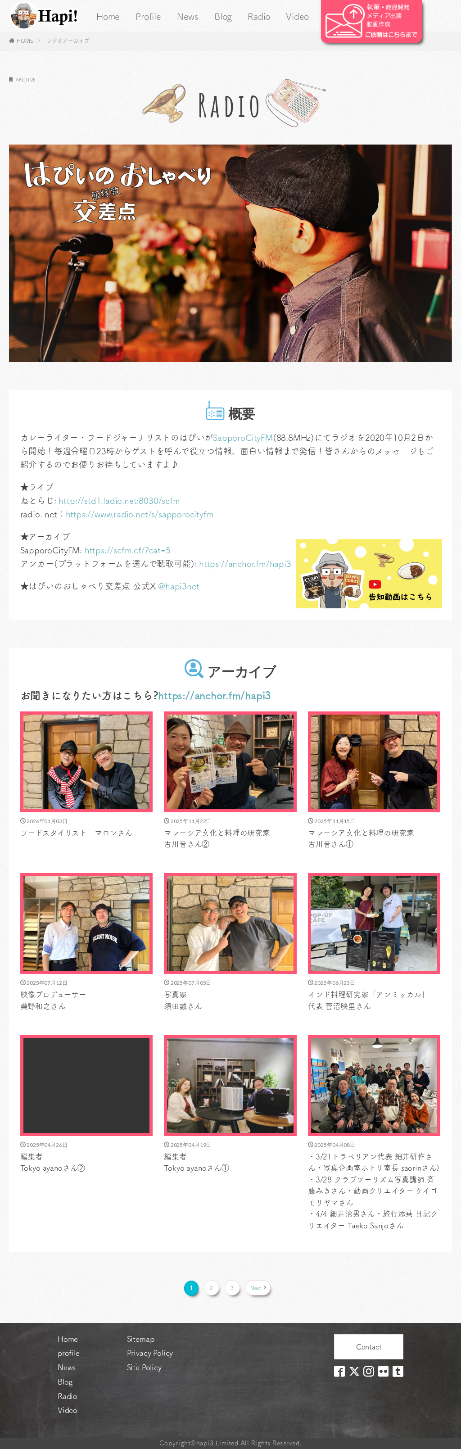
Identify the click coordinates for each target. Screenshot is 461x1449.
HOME (25, 40)
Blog (223, 16)
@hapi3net (178, 586)
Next (256, 1288)
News (188, 16)
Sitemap (140, 1339)
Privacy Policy (150, 1353)
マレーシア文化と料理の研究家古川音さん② (217, 838)
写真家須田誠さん (183, 1000)
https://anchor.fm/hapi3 (245, 563)
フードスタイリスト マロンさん (76, 833)
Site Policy (144, 1367)
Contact (369, 1346)
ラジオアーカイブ (67, 40)
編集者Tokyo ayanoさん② (53, 1162)
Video (297, 16)
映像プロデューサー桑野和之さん (53, 1000)
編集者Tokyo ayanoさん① (196, 1162)
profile (69, 1353)
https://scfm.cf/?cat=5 (128, 550)
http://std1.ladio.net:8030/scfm (119, 500)
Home (108, 16)
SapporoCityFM (243, 437)
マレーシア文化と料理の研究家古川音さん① (361, 838)
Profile (148, 16)
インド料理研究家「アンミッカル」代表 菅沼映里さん (368, 1000)
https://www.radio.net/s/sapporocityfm (140, 514)
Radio (259, 16)
